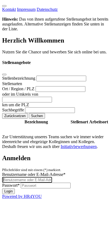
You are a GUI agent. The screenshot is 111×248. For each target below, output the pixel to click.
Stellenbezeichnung (19, 78)
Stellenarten (12, 83)
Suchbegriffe (13, 110)
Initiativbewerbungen (79, 146)
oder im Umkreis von (20, 94)
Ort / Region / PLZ (19, 88)
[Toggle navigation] (4, 6)
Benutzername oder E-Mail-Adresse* (33, 174)
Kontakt (9, 9)
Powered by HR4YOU (22, 196)
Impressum (26, 9)
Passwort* (11, 185)
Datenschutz (47, 9)
